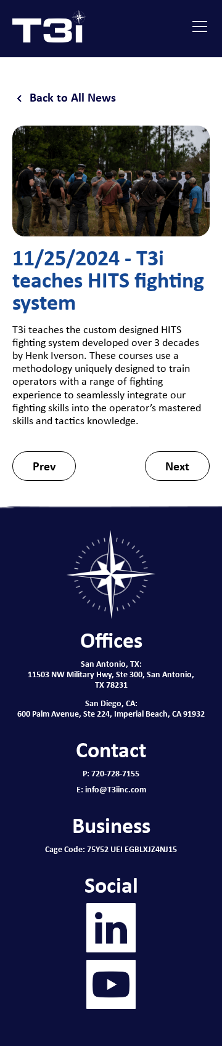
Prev (44, 465)
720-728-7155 (115, 773)
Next (177, 465)
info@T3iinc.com (115, 789)
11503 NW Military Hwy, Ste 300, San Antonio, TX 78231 (111, 679)
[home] (49, 26)
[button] (197, 26)
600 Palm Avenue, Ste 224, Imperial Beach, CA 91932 (111, 713)
